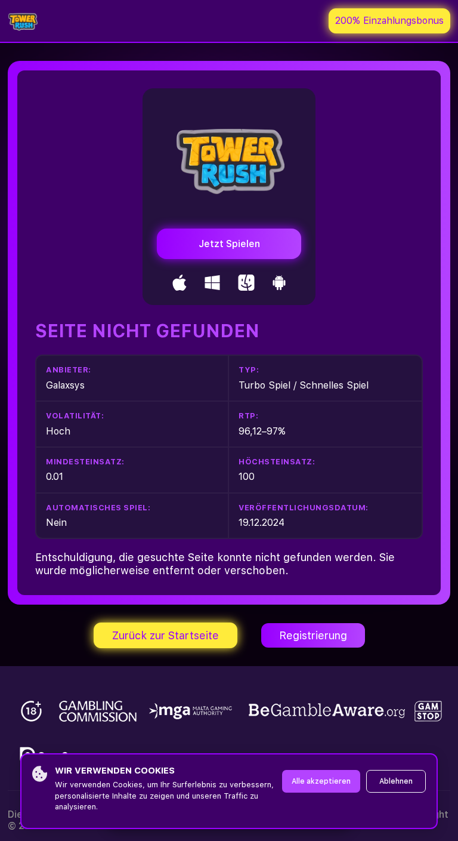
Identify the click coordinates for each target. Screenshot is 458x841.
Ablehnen (396, 781)
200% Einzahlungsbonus (389, 20)
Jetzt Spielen (229, 243)
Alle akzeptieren (321, 781)
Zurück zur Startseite (165, 635)
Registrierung (313, 635)
